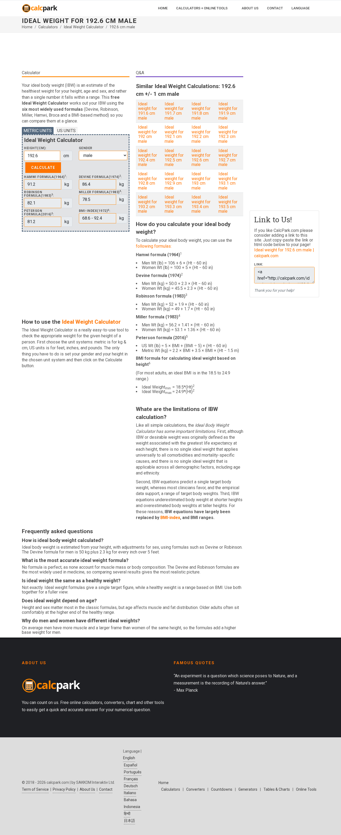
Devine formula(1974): (100, 177)
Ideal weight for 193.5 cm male (227, 204)
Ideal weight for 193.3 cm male (174, 204)
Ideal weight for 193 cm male (201, 181)
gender (85, 148)
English (129, 758)
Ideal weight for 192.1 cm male (174, 134)
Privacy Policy (64, 789)
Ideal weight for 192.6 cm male (201, 157)
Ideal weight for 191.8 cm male (201, 111)
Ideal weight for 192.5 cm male (174, 157)
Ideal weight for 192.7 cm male (227, 157)
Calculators (48, 27)
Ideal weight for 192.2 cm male (201, 134)
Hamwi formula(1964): (45, 177)
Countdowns (221, 789)
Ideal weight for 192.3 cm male (227, 134)
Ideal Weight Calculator (84, 27)
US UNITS (66, 130)
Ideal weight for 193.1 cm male (227, 181)
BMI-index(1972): (94, 211)
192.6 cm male (122, 27)
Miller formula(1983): (100, 192)
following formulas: (154, 246)
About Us (87, 789)
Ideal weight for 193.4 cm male (201, 204)
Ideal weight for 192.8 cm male (147, 181)
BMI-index (170, 517)
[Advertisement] (132, 53)
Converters (195, 789)
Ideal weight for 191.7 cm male (174, 111)
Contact (105, 789)
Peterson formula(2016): (39, 212)
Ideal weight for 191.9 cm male (227, 111)
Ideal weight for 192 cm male (147, 134)
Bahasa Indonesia (132, 803)
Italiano (130, 793)
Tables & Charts (276, 789)
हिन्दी (127, 814)
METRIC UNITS (37, 130)
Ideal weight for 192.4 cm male (147, 157)
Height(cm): (35, 148)
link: (258, 264)
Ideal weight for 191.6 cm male (147, 111)
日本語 (129, 820)
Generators (247, 789)
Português (132, 772)
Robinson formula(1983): (39, 194)
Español (130, 765)
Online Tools (306, 789)
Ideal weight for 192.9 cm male (174, 181)
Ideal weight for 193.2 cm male (147, 204)
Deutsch (131, 786)
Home (27, 27)
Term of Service (35, 789)
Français (131, 779)
